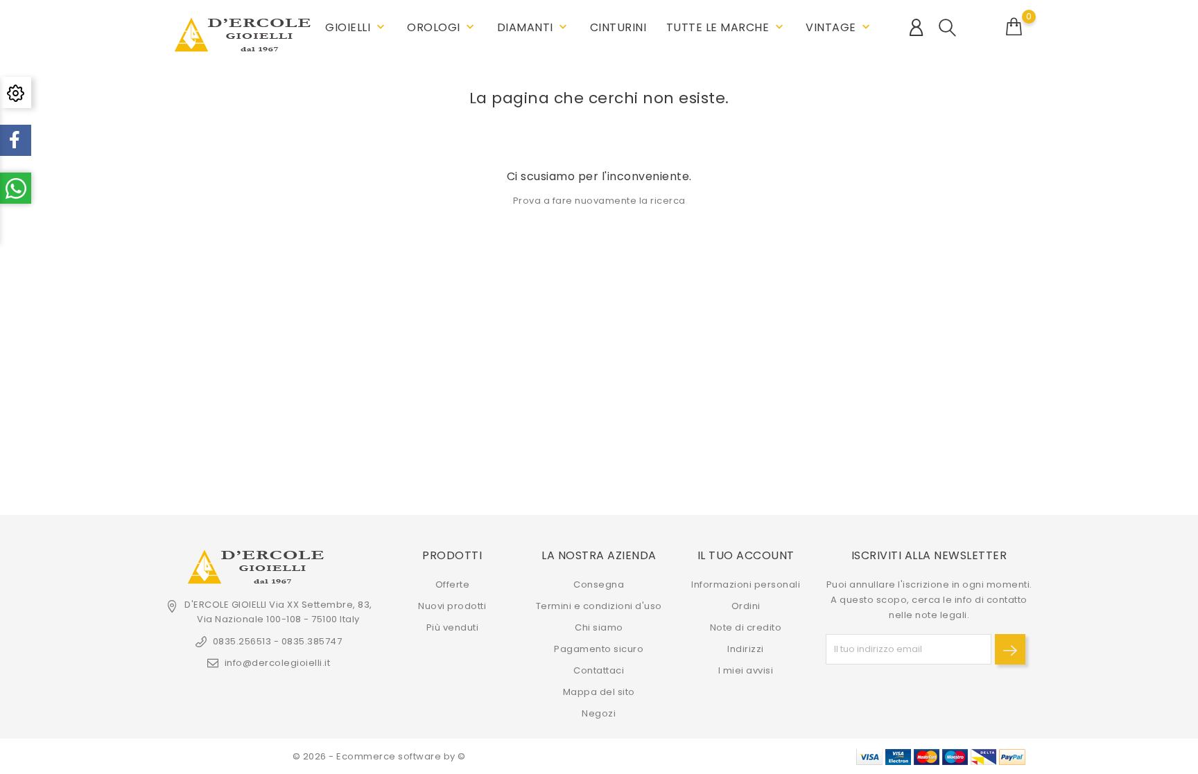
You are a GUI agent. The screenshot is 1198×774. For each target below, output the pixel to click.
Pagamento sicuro (598, 649)
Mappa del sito (599, 691)
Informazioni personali (745, 584)
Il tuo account (746, 555)
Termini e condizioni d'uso (599, 606)
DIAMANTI (534, 27)
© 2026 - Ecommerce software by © (379, 756)
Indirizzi (745, 649)
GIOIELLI (356, 27)
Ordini (746, 606)
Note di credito (746, 627)
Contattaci (598, 670)
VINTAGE (839, 27)
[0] (1014, 27)
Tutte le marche (726, 27)
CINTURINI (618, 27)
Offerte (452, 584)
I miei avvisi (746, 670)
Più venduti (452, 627)
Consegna (598, 584)
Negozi (599, 713)
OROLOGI (442, 27)
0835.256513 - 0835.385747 (277, 641)
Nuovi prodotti (452, 606)
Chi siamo (599, 627)
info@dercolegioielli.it (277, 662)
